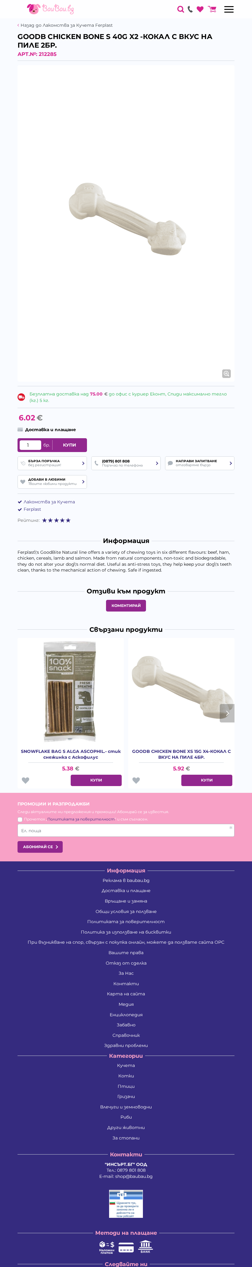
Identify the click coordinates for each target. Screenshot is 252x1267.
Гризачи (126, 1096)
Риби (126, 1117)
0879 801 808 (131, 1170)
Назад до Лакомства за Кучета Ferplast (67, 25)
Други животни (126, 1127)
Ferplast (32, 509)
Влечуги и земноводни (126, 1107)
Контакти (126, 983)
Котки (126, 1076)
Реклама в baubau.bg (126, 880)
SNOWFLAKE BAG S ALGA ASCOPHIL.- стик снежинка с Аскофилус (71, 754)
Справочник (126, 1035)
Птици (126, 1086)
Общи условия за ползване (126, 911)
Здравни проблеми (126, 1045)
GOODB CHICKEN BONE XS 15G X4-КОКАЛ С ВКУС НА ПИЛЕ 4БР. (181, 754)
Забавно (126, 1025)
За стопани (126, 1138)
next (227, 713)
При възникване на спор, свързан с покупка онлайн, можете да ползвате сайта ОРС (126, 942)
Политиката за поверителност (81, 819)
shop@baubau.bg (134, 1176)
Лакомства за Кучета (49, 502)
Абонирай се (38, 846)
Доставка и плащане (126, 890)
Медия (126, 1004)
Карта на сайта (126, 994)
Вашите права (126, 952)
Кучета (126, 1065)
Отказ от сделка (126, 963)
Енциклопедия (126, 1014)
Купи (69, 445)
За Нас (126, 973)
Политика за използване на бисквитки (126, 932)
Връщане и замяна (126, 901)
